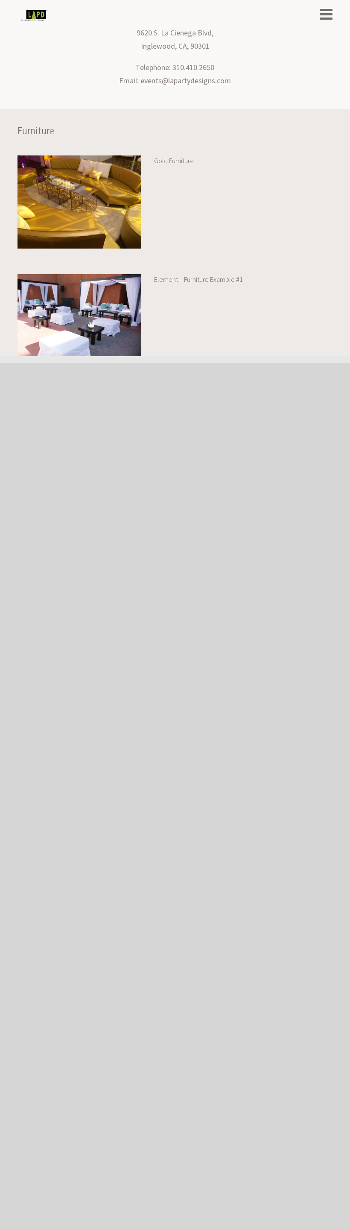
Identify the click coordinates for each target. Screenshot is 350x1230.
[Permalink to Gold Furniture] (79, 159)
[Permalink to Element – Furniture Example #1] (79, 278)
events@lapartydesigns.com (185, 80)
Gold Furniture (174, 160)
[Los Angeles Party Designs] (34, 15)
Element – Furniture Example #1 (198, 279)
